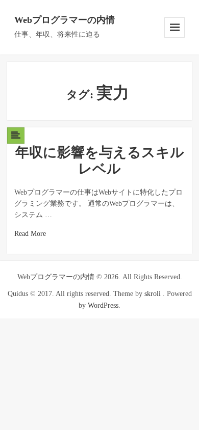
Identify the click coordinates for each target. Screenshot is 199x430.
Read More (30, 233)
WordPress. (104, 305)
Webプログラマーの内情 (64, 20)
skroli (152, 294)
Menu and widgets (174, 27)
